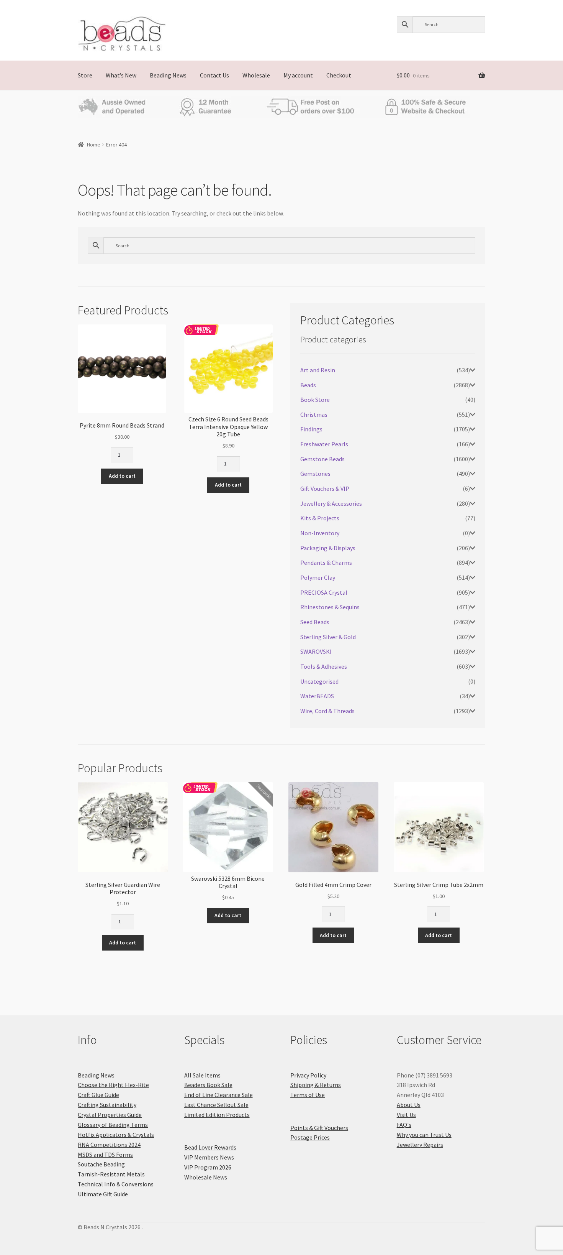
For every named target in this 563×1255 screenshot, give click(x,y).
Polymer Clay (317, 577)
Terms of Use (307, 1095)
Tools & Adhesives (323, 666)
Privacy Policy (308, 1075)
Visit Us (406, 1114)
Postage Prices (310, 1137)
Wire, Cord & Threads (327, 711)
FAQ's (404, 1124)
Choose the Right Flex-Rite (113, 1085)
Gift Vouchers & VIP (324, 488)
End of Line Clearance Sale (218, 1095)
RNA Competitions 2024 (109, 1144)
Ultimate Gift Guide (103, 1194)
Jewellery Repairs (420, 1144)
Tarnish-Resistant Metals (111, 1174)
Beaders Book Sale (208, 1085)
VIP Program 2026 (207, 1167)
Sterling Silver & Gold (328, 637)
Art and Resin (317, 370)
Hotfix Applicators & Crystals (116, 1134)
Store (85, 75)
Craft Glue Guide (98, 1095)
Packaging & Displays (327, 548)
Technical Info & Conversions (116, 1184)
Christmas (313, 414)
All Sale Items (202, 1075)
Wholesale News (205, 1177)
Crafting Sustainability (107, 1105)
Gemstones (315, 473)
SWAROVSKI (316, 651)
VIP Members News (209, 1157)
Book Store (315, 399)
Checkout (338, 75)
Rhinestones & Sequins (330, 607)
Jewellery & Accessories (331, 503)
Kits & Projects (319, 518)
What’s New (121, 75)
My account (298, 75)
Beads (308, 385)
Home (93, 144)
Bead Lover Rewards (210, 1147)
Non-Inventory (319, 533)
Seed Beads (314, 622)
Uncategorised (319, 681)
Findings (311, 429)
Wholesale (256, 75)
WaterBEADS (317, 696)
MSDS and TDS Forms (105, 1154)
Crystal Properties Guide (110, 1114)
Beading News (168, 75)
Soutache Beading (101, 1164)
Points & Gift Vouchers (319, 1128)
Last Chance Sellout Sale (216, 1105)
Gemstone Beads (322, 459)
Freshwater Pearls (324, 444)
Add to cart (122, 475)
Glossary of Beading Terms (113, 1124)
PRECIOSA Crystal (323, 592)
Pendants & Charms (326, 562)
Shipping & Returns (315, 1085)
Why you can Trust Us (424, 1134)
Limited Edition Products (217, 1114)
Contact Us (214, 75)
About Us (409, 1105)
